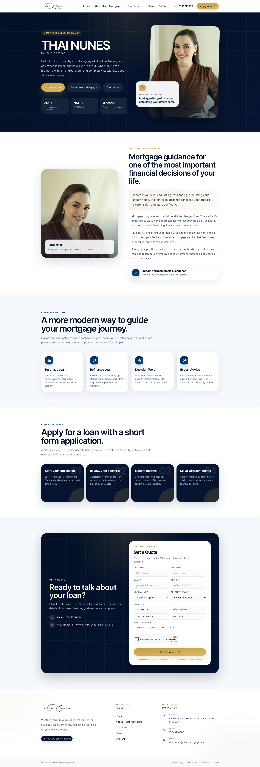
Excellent (140, 627)
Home (86, 6)
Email (137, 580)
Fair (162, 627)
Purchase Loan (142, 609)
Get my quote (168, 651)
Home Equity (178, 616)
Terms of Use (191, 763)
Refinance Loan (180, 609)
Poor (172, 627)
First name (140, 568)
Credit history (142, 623)
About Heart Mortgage (107, 6)
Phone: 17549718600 (69, 617)
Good (152, 627)
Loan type (140, 604)
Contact (163, 6)
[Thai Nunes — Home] (52, 6)
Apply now (206, 6)
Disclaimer (204, 763)
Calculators (134, 6)
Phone (175, 580)
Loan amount (141, 592)
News (151, 6)
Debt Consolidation (144, 616)
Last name (177, 568)
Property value (180, 592)
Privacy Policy (177, 763)
